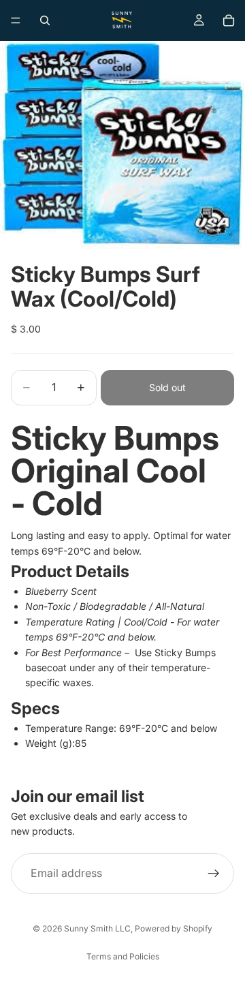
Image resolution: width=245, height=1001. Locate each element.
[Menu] (15, 20)
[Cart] (229, 20)
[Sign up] (213, 873)
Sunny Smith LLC (97, 928)
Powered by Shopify (173, 928)
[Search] (45, 20)
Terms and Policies (122, 956)
